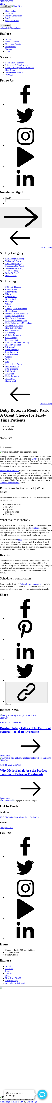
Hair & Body (10, 70)
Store (7, 51)
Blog (7, 976)
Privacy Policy (11, 980)
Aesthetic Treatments (14, 325)
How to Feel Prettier (13, 328)
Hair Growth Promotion (15, 318)
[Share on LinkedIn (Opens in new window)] (25, 660)
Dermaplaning (11, 311)
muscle (8, 306)
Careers (8, 49)
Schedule (9, 13)
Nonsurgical (10, 299)
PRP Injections (11, 369)
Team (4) (11, 271)
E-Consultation (14, 28)
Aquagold (9, 374)
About (8, 39)
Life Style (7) (13, 263)
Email (8, 198)
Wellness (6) (13, 261)
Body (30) (12, 273)
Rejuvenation (11, 296)
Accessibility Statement (15, 983)
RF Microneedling (13, 345)
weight (8, 304)
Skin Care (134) (14, 259)
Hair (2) (11, 275)
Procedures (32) (14, 266)
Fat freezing (10, 333)
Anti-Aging (10, 378)
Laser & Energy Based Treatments (19, 67)
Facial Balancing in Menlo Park (18, 323)
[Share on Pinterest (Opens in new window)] (25, 639)
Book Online (10, 11)
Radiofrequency (12, 349)
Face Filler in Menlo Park (16, 321)
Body (7, 359)
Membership (10, 46)
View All (9, 75)
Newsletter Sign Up (13, 978)
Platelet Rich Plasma (14, 364)
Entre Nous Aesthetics (14, 316)
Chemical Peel (11, 289)
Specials (8, 973)
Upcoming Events (13, 44)
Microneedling (11, 347)
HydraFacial (10, 381)
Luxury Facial (11, 292)
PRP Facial (10, 371)
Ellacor (8, 294)
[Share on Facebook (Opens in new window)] (25, 618)
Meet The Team (12, 42)
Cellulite (8, 357)
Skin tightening (11, 352)
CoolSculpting (11, 337)
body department (12, 330)
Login (2, 3)
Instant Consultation (13, 16)
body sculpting (11, 340)
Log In (8, 18)
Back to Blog (46, 247)
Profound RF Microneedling (17, 342)
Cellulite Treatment (13, 335)
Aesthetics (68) (14, 268)
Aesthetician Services (14, 72)
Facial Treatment (12, 376)
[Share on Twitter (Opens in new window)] (25, 680)
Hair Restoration (12, 366)
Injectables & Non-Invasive (16, 65)
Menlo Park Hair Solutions (16, 313)
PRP (7, 361)
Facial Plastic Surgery (14, 63)
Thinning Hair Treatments (16, 308)
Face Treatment (11, 354)
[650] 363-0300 (6, 1)
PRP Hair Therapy (13, 287)
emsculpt (9, 301)
